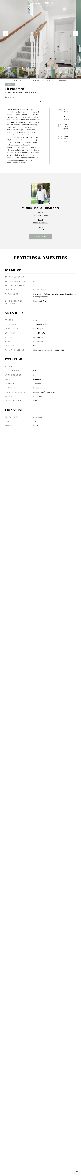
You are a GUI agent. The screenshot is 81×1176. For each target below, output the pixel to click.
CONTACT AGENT (40, 237)
